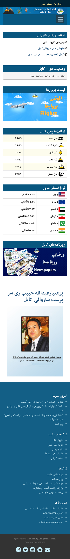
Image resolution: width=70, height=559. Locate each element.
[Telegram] (39, 550)
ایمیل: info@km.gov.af (51, 522)
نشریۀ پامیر (57, 449)
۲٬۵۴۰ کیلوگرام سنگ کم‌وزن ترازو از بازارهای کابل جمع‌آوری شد (34, 408)
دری (43, 4)
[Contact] (47, 550)
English (58, 4)
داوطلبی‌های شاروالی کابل (51, 48)
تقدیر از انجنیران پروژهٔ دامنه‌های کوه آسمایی (41, 402)
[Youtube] (32, 550)
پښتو (49, 4)
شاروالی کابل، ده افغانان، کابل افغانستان (44, 508)
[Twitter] (25, 550)
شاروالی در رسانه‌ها (54, 453)
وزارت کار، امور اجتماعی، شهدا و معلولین (43, 483)
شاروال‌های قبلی (55, 445)
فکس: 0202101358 (53, 517)
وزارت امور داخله (54, 474)
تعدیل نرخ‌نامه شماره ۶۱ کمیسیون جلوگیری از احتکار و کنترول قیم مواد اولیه (33, 417)
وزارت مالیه (57, 479)
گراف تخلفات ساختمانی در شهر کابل (46, 55)
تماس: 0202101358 (53, 513)
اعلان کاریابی (56, 458)
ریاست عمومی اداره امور (51, 492)
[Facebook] (18, 550)
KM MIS (41, 542)
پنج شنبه (59, 424)
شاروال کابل (57, 440)
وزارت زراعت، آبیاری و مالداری (48, 488)
